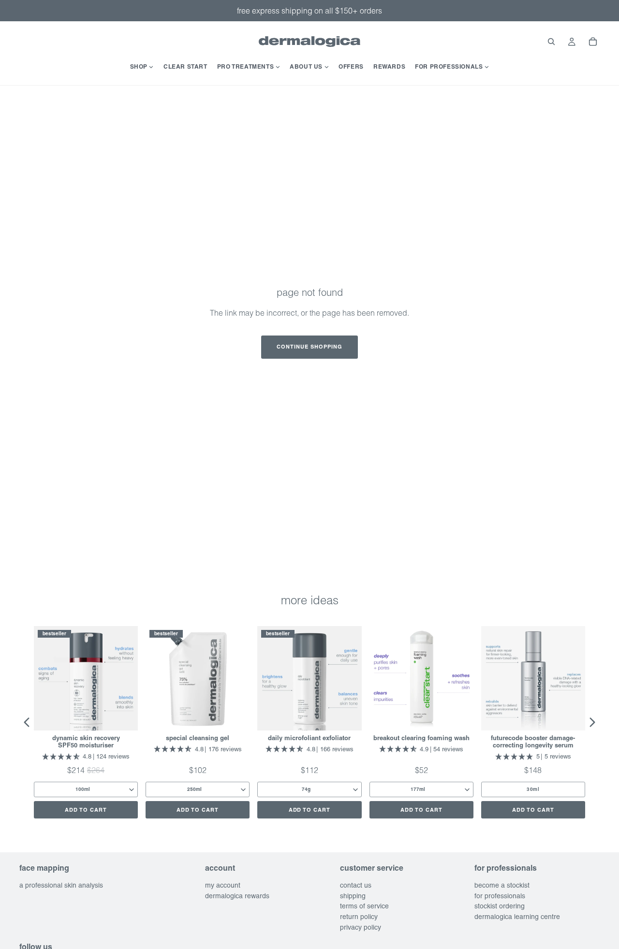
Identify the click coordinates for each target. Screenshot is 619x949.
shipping (353, 896)
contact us (355, 885)
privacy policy (360, 927)
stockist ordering (499, 906)
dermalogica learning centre (517, 916)
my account (222, 885)
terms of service (364, 906)
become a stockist (502, 885)
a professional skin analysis (61, 885)
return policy (359, 916)
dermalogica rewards (237, 896)
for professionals (499, 896)
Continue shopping (309, 346)
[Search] (551, 41)
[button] (26, 722)
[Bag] (593, 41)
